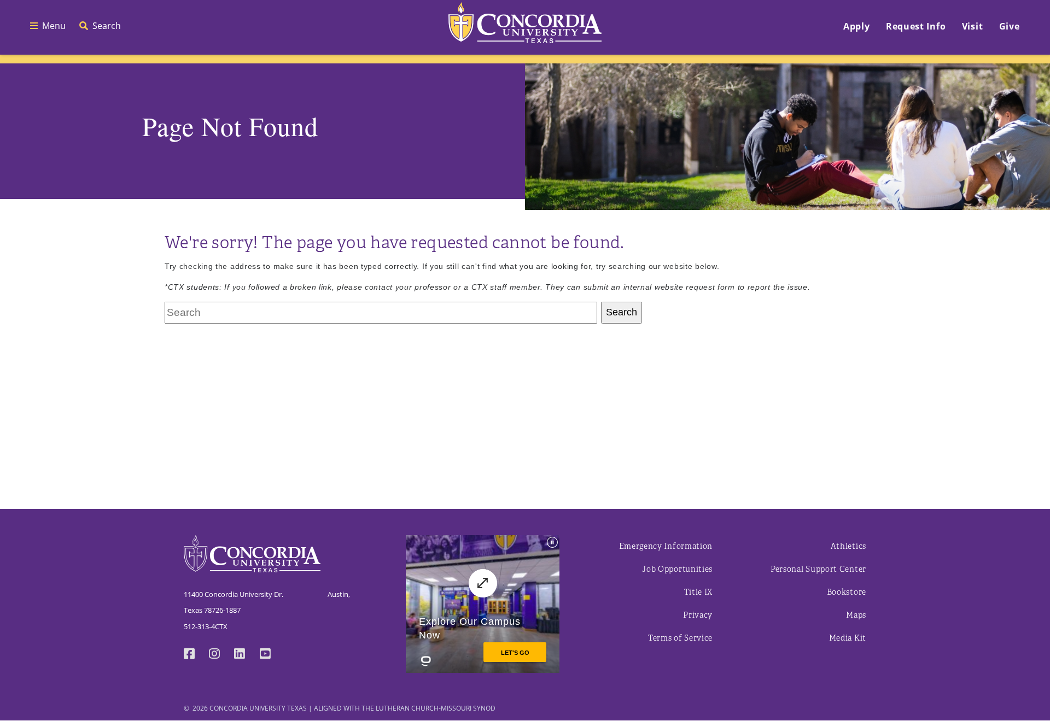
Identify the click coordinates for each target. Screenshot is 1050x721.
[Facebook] (196, 655)
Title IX (698, 592)
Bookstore (846, 592)
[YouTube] (272, 655)
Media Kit (847, 638)
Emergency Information (666, 546)
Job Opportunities (677, 569)
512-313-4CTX (206, 626)
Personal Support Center (818, 569)
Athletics (848, 546)
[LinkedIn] (246, 655)
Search (621, 312)
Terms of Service (680, 638)
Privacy (698, 615)
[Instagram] (221, 655)
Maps (856, 615)
